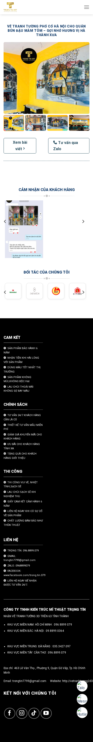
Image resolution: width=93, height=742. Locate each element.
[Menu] (86, 7)
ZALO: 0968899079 (18, 565)
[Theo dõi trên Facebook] (9, 713)
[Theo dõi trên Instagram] (21, 713)
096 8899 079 (63, 624)
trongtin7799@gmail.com (29, 681)
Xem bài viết (20, 145)
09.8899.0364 (55, 630)
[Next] (83, 221)
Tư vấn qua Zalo (65, 145)
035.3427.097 (61, 646)
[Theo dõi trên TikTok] (34, 713)
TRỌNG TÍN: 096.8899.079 (23, 550)
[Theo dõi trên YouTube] (46, 713)
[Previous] (5, 221)
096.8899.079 (57, 652)
